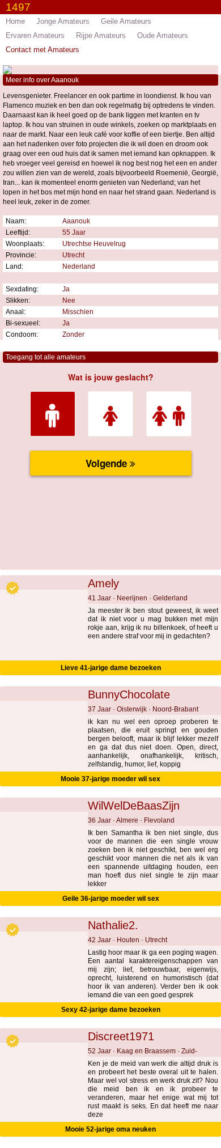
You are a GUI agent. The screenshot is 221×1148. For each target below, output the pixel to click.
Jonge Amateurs (63, 21)
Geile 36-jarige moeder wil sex (110, 899)
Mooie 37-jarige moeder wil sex (110, 779)
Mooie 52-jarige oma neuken (110, 1129)
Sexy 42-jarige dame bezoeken (110, 1010)
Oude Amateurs (162, 35)
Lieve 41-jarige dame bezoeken (111, 668)
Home (15, 21)
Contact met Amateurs (42, 49)
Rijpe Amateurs (101, 35)
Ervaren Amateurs (35, 35)
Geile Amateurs (126, 21)
